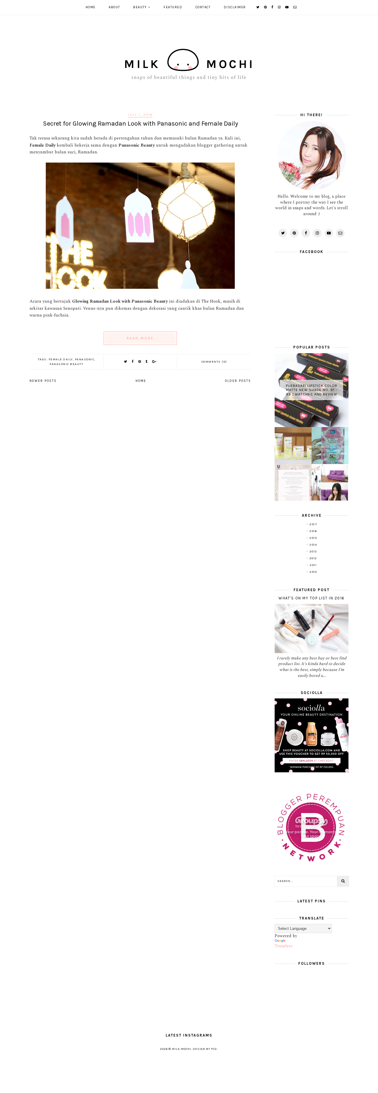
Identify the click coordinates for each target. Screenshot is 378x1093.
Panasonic (84, 359)
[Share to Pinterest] (139, 362)
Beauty (140, 7)
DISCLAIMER (235, 7)
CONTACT (203, 7)
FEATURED (173, 7)
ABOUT (114, 7)
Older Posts (238, 381)
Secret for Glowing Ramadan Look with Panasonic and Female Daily (140, 123)
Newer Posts (43, 381)
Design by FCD (205, 1049)
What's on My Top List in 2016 (311, 598)
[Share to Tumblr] (147, 362)
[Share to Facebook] (133, 362)
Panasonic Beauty (66, 364)
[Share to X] (126, 362)
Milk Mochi (181, 1049)
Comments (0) (214, 362)
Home (91, 7)
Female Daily (61, 359)
